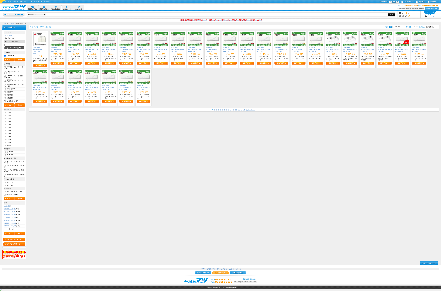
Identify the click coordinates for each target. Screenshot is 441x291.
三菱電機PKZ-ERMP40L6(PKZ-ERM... (126, 49)
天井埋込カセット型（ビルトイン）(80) (14, 85)
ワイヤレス (10, 185)
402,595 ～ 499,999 (10, 223)
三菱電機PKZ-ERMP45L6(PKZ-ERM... (74, 87)
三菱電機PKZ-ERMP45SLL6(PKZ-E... (212, 49)
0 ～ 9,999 (7, 206)
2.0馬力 (9, 121)
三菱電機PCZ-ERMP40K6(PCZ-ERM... (385, 49)
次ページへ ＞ (250, 110)
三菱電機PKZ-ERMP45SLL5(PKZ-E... (229, 49)
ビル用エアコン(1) (12, 101)
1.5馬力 (9, 115)
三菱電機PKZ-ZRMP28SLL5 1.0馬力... (263, 49)
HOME (5, 23)
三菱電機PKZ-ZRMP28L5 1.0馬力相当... (109, 87)
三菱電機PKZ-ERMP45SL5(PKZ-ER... (57, 87)
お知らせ (238, 269)
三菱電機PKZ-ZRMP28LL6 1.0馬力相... (280, 49)
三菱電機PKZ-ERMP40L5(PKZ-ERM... (143, 49)
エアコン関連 (12, 23)
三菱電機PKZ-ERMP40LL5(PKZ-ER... (91, 49)
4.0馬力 (9, 133)
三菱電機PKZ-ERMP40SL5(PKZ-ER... (177, 49)
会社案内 (231, 269)
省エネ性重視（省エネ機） (15, 191)
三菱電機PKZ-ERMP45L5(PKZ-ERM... (419, 49)
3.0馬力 (9, 130)
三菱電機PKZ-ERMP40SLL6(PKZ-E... (74, 49)
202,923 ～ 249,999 (10, 214)
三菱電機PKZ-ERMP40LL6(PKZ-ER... (57, 49)
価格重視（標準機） (13, 194)
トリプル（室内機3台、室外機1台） (14, 170)
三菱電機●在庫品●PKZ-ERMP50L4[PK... (401, 49)
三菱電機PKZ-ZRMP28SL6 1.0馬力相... (143, 87)
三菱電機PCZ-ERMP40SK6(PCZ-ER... (350, 49)
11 (233, 110)
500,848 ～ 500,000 (10, 226)
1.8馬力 (9, 118)
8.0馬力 (9, 142)
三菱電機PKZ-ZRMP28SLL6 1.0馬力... (315, 49)
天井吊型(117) (11, 89)
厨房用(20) (10, 98)
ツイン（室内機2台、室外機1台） (14, 166)
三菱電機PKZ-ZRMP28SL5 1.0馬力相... (91, 87)
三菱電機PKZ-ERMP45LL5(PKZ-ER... (246, 49)
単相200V (10, 155)
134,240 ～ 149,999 (10, 209)
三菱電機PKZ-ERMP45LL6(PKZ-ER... (194, 49)
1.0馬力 (9, 112)
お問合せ (224, 269)
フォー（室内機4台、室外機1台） (14, 175)
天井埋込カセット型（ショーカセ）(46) (14, 80)
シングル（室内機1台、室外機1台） (14, 162)
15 (244, 110)
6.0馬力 (9, 139)
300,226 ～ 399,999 (10, 220)
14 (241, 110)
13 (239, 110)
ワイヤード (10, 182)
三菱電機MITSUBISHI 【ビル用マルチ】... (39, 50)
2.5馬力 (9, 127)
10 (230, 110)
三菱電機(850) (11, 56)
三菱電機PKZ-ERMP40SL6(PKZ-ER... (160, 49)
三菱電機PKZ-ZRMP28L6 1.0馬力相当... (126, 87)
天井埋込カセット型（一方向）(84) (13, 67)
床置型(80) (10, 95)
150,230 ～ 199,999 (10, 211)
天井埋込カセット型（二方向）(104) (13, 72)
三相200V (10, 152)
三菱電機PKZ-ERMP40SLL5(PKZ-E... (108, 49)
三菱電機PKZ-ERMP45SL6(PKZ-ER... (39, 87)
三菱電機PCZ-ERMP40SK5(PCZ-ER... (332, 49)
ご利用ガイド (211, 269)
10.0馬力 (9, 145)
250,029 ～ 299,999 (10, 217)
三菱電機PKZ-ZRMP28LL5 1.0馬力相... (298, 49)
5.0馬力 (9, 136)
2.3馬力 (9, 124)
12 (236, 110)
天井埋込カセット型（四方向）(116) (13, 76)
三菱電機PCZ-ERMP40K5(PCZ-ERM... (367, 49)
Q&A (218, 269)
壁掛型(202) (10, 92)
